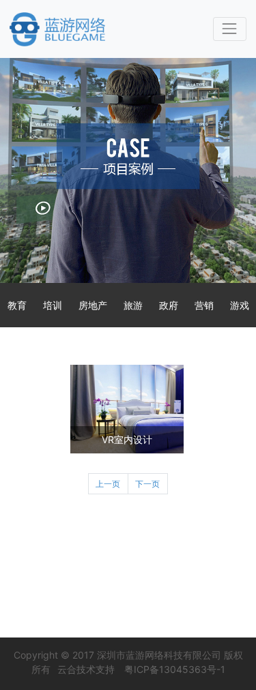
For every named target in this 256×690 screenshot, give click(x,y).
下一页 (147, 484)
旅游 (133, 305)
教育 (17, 305)
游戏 (239, 305)
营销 (204, 305)
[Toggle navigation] (229, 29)
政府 (168, 305)
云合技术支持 (86, 669)
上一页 (108, 484)
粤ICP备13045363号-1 (174, 669)
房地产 (93, 305)
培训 (52, 305)
